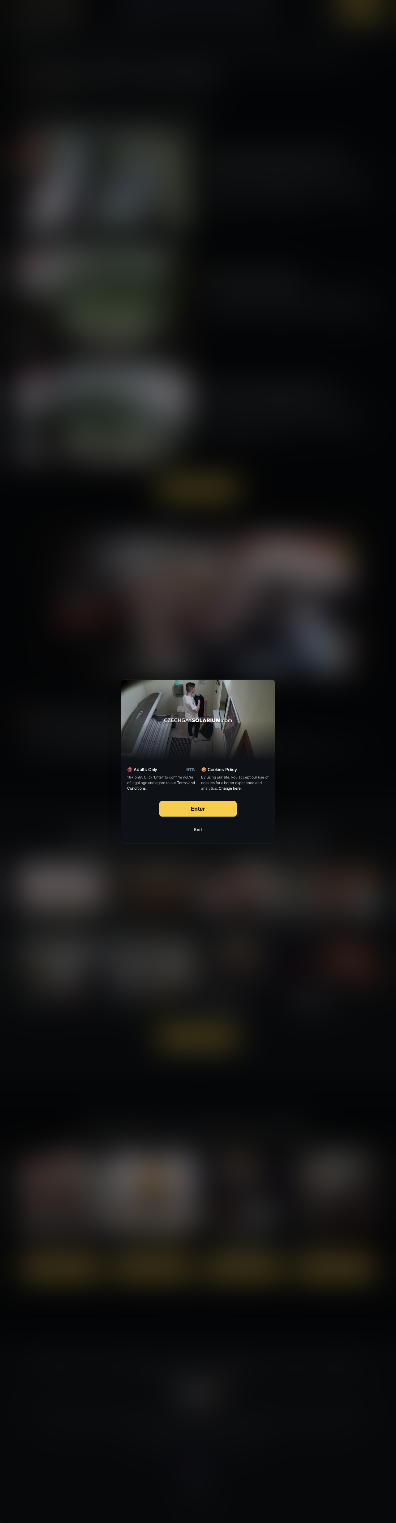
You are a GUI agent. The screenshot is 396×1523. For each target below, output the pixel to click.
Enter (198, 808)
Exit (198, 829)
